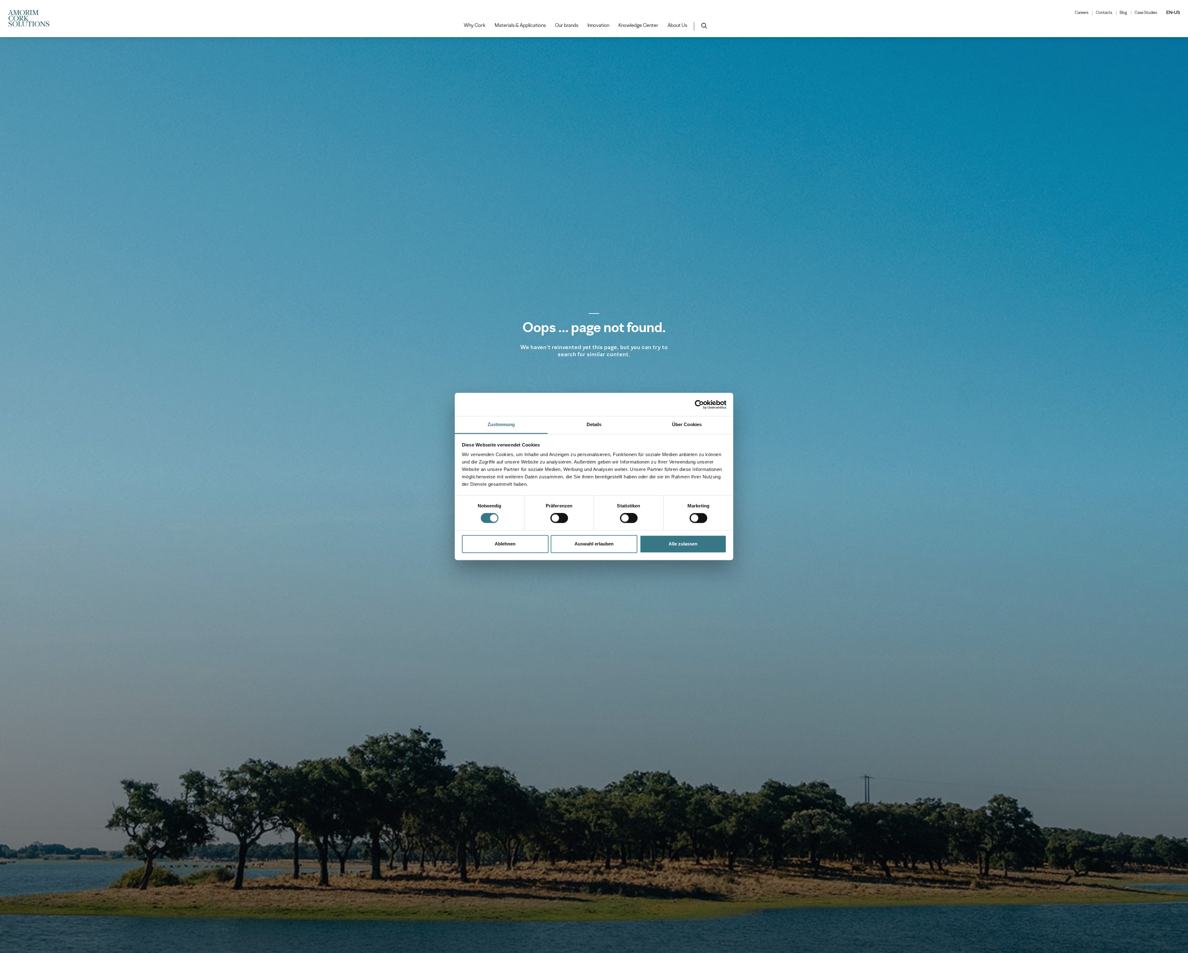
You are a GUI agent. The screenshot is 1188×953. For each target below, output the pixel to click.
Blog (1123, 13)
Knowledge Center (638, 25)
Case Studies (1145, 13)
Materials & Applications (520, 25)
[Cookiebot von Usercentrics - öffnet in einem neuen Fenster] (699, 404)
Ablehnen (505, 543)
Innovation (598, 25)
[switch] (559, 518)
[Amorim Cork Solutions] (31, 18)
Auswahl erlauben (594, 543)
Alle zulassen (683, 543)
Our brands (566, 25)
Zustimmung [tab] (501, 424)
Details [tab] (594, 424)
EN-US (1173, 12)
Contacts (1104, 13)
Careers (1081, 13)
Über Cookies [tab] (687, 424)
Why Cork (474, 25)
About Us (677, 25)
